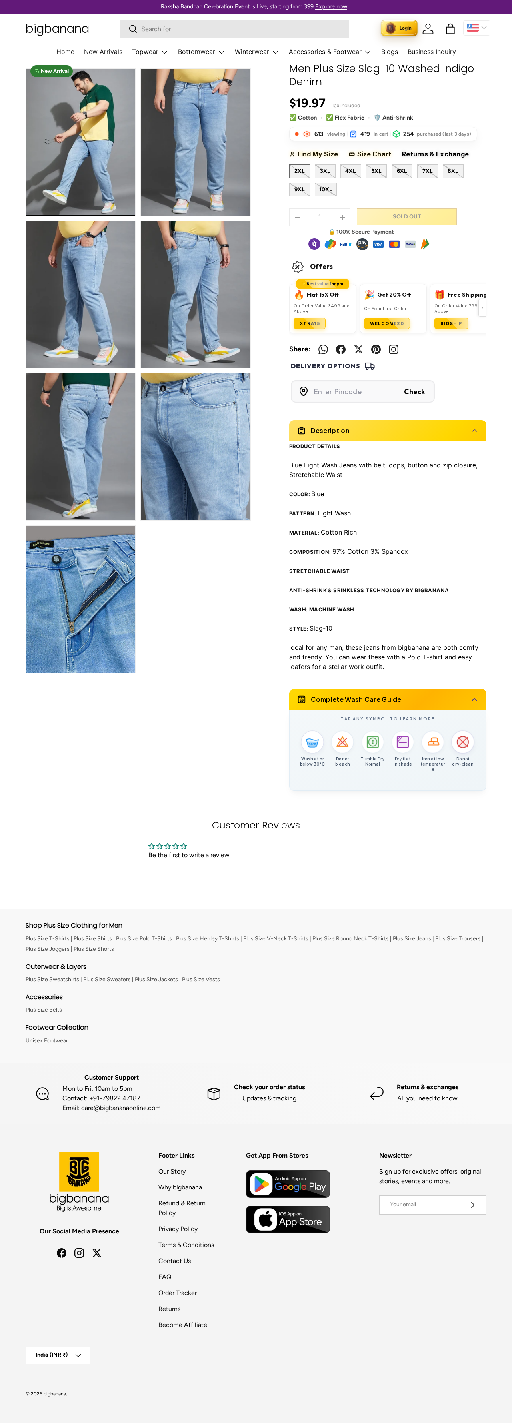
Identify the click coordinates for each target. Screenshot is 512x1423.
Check (414, 391)
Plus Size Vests (201, 979)
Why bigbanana (180, 1187)
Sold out (407, 216)
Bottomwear (196, 52)
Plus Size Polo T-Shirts (144, 938)
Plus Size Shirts (93, 938)
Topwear (145, 52)
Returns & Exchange (439, 154)
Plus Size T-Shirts (48, 938)
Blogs (389, 52)
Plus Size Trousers (458, 938)
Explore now (331, 6)
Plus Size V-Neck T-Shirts (275, 938)
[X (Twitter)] (358, 349)
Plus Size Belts (44, 1009)
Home (65, 52)
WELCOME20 (387, 323)
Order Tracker (177, 1293)
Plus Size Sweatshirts (52, 979)
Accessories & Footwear (325, 52)
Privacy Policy (178, 1229)
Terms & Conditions (186, 1245)
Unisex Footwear (47, 1040)
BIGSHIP (451, 323)
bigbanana (55, 1394)
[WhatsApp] (323, 349)
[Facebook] (341, 349)
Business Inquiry (432, 52)
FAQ (164, 1277)
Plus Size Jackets (156, 979)
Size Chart (377, 154)
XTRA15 (310, 323)
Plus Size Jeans (412, 938)
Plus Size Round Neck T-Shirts (350, 938)
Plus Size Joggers (48, 949)
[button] (450, 29)
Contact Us (174, 1261)
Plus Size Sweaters (107, 979)
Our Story (172, 1171)
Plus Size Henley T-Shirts (207, 938)
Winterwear (252, 52)
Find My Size (321, 154)
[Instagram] (393, 349)
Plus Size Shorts (94, 949)
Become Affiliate (182, 1325)
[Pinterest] (376, 349)
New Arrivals (103, 52)
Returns (169, 1309)
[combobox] (234, 29)
